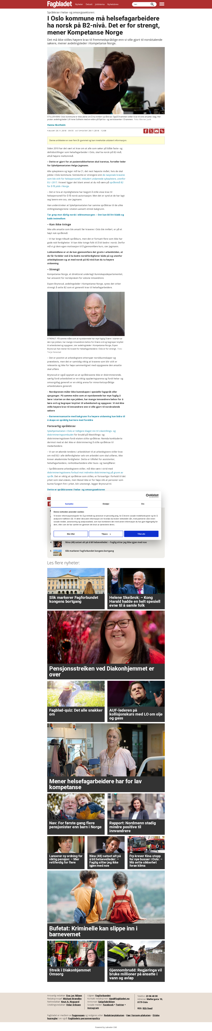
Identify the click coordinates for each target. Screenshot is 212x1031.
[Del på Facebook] (145, 131)
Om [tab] (142, 504)
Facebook (108, 1004)
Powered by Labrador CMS (106, 1027)
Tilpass (105, 534)
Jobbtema (100, 4)
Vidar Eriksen (73, 1004)
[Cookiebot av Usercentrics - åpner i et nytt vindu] (148, 496)
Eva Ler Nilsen (74, 995)
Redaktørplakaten (114, 1015)
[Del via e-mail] (156, 131)
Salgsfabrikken (106, 1001)
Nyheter (79, 4)
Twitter (120, 1004)
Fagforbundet (103, 995)
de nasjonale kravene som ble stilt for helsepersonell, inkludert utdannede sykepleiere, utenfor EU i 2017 (86, 178)
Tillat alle (141, 534)
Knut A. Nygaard (70, 1001)
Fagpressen (78, 1015)
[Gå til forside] (59, 4)
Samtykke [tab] (69, 504)
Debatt (89, 4)
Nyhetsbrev (112, 4)
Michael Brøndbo (72, 998)
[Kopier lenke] (162, 131)
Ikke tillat (71, 534)
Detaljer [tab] (106, 504)
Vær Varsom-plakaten (138, 1015)
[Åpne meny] (162, 4)
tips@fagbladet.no (119, 998)
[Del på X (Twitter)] (151, 131)
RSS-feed (147, 1008)
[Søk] (152, 4)
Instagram (93, 1007)
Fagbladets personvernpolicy (84, 1018)
